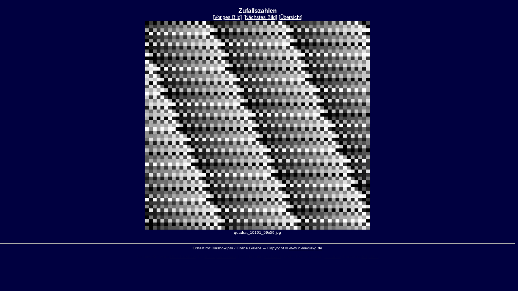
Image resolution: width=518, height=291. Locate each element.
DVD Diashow (183, 256)
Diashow (333, 256)
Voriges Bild (227, 17)
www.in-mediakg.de (305, 248)
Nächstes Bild (260, 17)
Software (273, 256)
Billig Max (370, 256)
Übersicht (290, 17)
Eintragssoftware (220, 256)
